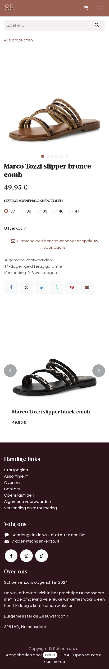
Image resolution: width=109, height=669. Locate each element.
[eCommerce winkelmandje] (86, 8)
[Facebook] (11, 287)
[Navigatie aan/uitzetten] (99, 8)
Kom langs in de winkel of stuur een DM (48, 535)
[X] (26, 287)
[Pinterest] (72, 287)
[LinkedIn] (41, 287)
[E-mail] (87, 287)
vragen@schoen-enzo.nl (35, 541)
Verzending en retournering (30, 508)
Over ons (12, 482)
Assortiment (16, 476)
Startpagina (16, 470)
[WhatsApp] (56, 287)
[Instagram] (26, 555)
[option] (54, 370)
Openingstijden (19, 495)
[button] (9, 100)
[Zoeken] (97, 25)
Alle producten (18, 40)
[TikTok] (41, 555)
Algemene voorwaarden (27, 502)
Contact (12, 489)
